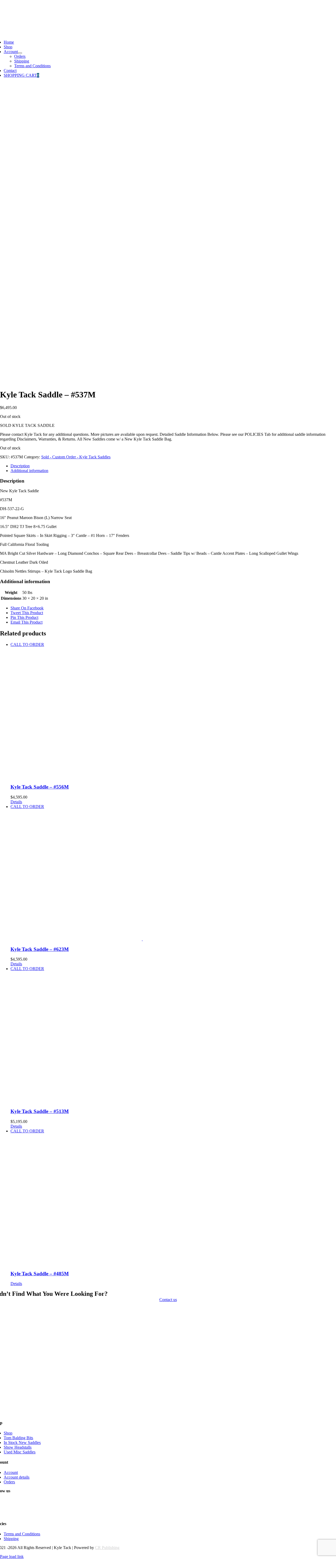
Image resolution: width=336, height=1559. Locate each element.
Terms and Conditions (22, 1534)
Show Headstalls (18, 1447)
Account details (16, 1477)
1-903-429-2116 (13, 6)
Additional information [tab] (29, 470)
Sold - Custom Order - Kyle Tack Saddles (76, 457)
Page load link (12, 1556)
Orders (9, 1482)
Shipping (11, 1538)
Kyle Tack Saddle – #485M (39, 1273)
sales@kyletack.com (17, 15)
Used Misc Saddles (19, 1452)
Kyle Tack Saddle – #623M (39, 949)
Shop (8, 1433)
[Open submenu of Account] (20, 53)
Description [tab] (20, 466)
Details (16, 802)
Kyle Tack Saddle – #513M (39, 1111)
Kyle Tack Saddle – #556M (39, 787)
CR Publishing (107, 1547)
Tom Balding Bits (18, 1438)
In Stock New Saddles (22, 1442)
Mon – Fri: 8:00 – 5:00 (19, 24)
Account (11, 1472)
